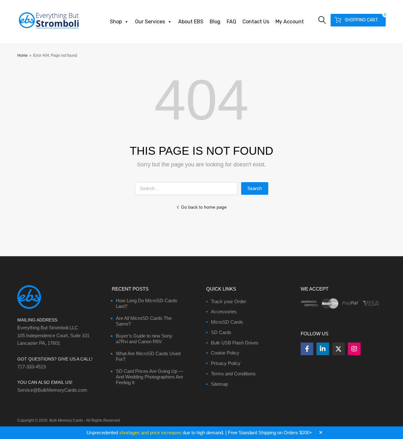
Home (22, 55)
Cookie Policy (225, 352)
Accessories (224, 311)
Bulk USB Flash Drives (234, 342)
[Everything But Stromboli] (48, 29)
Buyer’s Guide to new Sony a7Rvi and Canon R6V (144, 338)
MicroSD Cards (227, 322)
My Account (289, 22)
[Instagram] (354, 349)
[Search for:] (188, 188)
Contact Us (255, 22)
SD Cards (221, 332)
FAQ (231, 22)
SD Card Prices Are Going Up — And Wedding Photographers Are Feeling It (149, 376)
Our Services (150, 22)
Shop (116, 22)
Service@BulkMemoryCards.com (52, 390)
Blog (215, 22)
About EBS (190, 22)
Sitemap (219, 384)
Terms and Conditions (233, 373)
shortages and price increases (150, 432)
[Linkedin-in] (322, 349)
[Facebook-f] (307, 349)
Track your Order (228, 301)
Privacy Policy (226, 363)
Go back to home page (204, 207)
